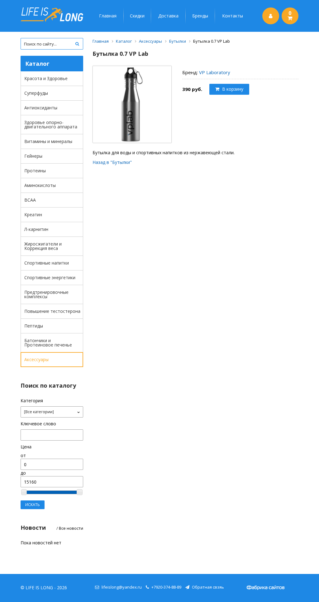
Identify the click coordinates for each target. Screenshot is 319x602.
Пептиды (33, 326)
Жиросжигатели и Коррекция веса (43, 246)
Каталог (124, 41)
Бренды (200, 16)
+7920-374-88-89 (166, 587)
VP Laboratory (214, 72)
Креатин (33, 214)
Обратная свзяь (208, 587)
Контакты (232, 16)
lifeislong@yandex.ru (122, 587)
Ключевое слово (38, 424)
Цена (26, 447)
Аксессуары (36, 359)
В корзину (232, 89)
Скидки (137, 16)
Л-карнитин (36, 229)
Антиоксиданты (40, 108)
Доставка (168, 16)
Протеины (35, 171)
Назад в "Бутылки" (112, 162)
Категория (32, 401)
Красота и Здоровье (46, 78)
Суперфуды (36, 93)
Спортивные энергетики (49, 277)
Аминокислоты (40, 185)
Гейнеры (33, 156)
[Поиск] (77, 43)
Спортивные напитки (46, 263)
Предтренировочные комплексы (46, 294)
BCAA (30, 200)
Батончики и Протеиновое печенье (48, 342)
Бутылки (177, 41)
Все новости (71, 528)
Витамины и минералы (48, 141)
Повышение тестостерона (52, 311)
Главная (108, 16)
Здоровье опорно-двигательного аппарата (50, 124)
